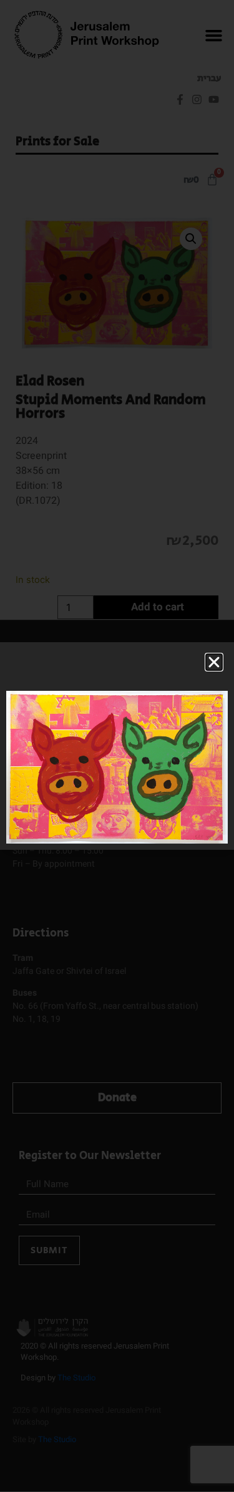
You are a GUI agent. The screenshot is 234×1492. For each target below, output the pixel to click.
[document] (117, 746)
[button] (214, 662)
